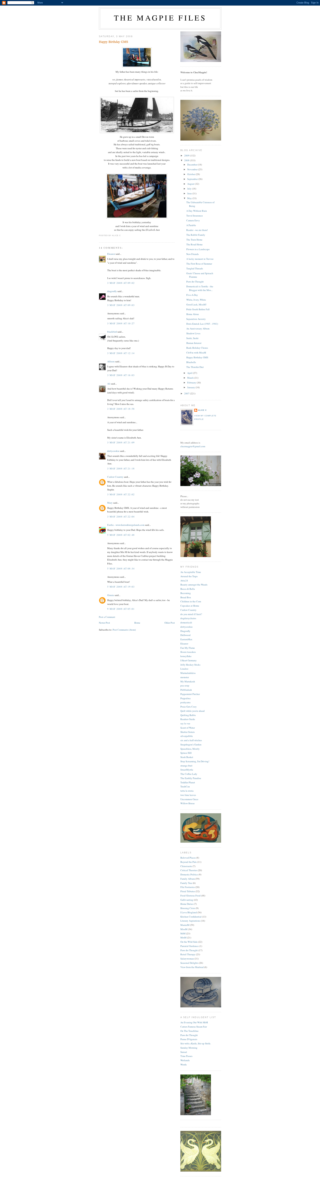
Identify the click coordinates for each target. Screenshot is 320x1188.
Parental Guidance (189, 946)
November (192, 169)
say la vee (185, 723)
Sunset (183, 1052)
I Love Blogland (188, 912)
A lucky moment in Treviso (200, 258)
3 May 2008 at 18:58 (121, 408)
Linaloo (184, 668)
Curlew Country (115, 476)
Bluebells (191, 362)
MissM (183, 929)
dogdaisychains (188, 618)
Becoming (185, 593)
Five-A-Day (192, 295)
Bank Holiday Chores (197, 347)
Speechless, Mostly (190, 748)
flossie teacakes (188, 652)
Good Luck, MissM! (196, 304)
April (190, 373)
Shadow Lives (193, 333)
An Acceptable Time (190, 572)
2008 (187, 160)
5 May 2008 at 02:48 (121, 535)
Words (183, 1064)
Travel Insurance (194, 215)
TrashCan (185, 786)
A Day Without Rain (196, 210)
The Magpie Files (160, 17)
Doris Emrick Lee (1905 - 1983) (202, 323)
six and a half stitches (191, 740)
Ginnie (110, 595)
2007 (187, 393)
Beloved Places (188, 857)
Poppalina (185, 698)
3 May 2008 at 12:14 (121, 353)
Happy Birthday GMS (113, 41)
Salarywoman (187, 958)
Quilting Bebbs (188, 715)
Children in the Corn (190, 601)
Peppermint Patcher (190, 694)
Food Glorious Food (190, 895)
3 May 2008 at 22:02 (121, 494)
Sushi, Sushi (192, 338)
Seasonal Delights (189, 962)
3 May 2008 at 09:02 (121, 283)
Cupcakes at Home (189, 605)
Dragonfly (185, 631)
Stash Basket (186, 757)
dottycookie (113, 451)
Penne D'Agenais (188, 1039)
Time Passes (186, 1056)
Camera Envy (193, 220)
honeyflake (185, 656)
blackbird (112, 331)
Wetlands (185, 1060)
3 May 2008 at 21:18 (121, 468)
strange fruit (186, 765)
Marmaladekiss (188, 673)
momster (184, 677)
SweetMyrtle (186, 769)
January (191, 387)
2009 (187, 155)
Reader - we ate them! (197, 230)
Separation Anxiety (196, 319)
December (192, 164)
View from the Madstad (192, 967)
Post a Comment (107, 617)
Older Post (169, 622)
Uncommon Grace (189, 799)
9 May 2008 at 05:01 (121, 608)
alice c (202, 410)
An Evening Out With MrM (194, 1022)
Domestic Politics (189, 874)
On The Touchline (189, 1031)
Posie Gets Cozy (188, 706)
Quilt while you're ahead (192, 711)
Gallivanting (186, 899)
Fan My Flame (187, 647)
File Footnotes (187, 887)
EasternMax (186, 639)
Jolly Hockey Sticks (190, 664)
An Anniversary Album (197, 328)
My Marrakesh (187, 681)
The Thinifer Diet (195, 367)
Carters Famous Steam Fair (193, 1026)
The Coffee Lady (188, 774)
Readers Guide (187, 719)
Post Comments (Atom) (124, 629)
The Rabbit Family (195, 234)
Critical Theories (188, 870)
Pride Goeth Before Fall (198, 309)
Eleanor (111, 253)
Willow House (187, 803)
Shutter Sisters (187, 732)
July (189, 188)
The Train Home (194, 239)
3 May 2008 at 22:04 (121, 516)
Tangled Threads (194, 268)
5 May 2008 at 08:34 (121, 568)
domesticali (186, 622)
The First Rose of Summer (199, 263)
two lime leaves (188, 795)
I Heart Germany (188, 660)
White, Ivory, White (196, 299)
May (189, 198)
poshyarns (185, 702)
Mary (110, 502)
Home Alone (192, 314)
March (190, 377)
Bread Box (185, 597)
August (191, 183)
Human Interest (193, 343)
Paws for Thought (195, 281)
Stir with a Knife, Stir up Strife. (195, 1043)
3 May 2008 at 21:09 (121, 442)
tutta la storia (187, 790)
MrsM (183, 937)
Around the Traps (189, 576)
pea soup (184, 685)
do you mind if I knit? (191, 614)
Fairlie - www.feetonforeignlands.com (125, 525)
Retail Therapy (187, 954)
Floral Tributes (187, 891)
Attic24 (184, 580)
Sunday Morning (188, 1047)
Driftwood (185, 635)
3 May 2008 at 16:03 (121, 375)
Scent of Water (187, 727)
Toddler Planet (187, 782)
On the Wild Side (189, 941)
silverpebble (186, 736)
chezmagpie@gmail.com (192, 446)
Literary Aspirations (190, 920)
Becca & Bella (187, 588)
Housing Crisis (187, 908)
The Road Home (194, 244)
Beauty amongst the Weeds (193, 584)
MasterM (184, 925)
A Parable (191, 225)
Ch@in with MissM (196, 352)
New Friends (192, 254)
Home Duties (186, 904)
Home (137, 622)
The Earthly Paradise (190, 778)
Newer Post (104, 622)
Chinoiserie (186, 866)
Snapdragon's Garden (190, 744)
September (192, 179)
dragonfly (112, 291)
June (189, 193)
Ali (108, 383)
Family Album (187, 878)
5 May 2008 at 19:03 (121, 586)
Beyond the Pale (188, 862)
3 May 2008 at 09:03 (121, 305)
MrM (183, 933)
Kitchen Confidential (190, 916)
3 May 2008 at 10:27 (121, 323)
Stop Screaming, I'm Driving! (194, 761)
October (191, 174)
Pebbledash (186, 689)
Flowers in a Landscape (198, 249)
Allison (111, 361)
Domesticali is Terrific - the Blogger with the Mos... (199, 288)
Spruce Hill (186, 752)
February (192, 382)
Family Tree (186, 883)
